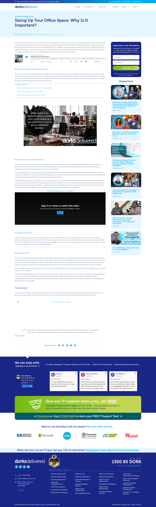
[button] (15, 0)
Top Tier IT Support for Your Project (60, 191)
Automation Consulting (59, 490)
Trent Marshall (120, 374)
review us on (26, 386)
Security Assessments (58, 479)
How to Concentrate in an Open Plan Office (30, 91)
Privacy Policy (126, 504)
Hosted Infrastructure (58, 477)
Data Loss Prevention (106, 474)
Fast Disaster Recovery (83, 493)
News (124, 7)
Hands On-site (80, 474)
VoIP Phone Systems (58, 487)
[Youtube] (28, 466)
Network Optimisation (82, 477)
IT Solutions (88, 7)
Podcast (115, 7)
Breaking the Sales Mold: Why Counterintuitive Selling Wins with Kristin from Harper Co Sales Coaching (125, 105)
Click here (43, 416)
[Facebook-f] (16, 466)
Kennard (58, 374)
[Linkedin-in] (24, 466)
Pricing (77, 7)
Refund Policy (116, 504)
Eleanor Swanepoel (92, 374)
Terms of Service (136, 504)
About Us (102, 7)
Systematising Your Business (91, 364)
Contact (23, 330)
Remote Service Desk (58, 474)
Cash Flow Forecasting (66, 364)
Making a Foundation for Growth (120, 364)
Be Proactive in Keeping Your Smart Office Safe (31, 95)
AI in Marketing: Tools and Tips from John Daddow (126, 249)
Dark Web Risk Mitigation (107, 484)
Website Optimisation (106, 477)
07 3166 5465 (67, 416)
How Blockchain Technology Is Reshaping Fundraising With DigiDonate (126, 192)
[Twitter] (20, 466)
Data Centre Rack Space (59, 492)
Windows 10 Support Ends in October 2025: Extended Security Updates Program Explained (124, 162)
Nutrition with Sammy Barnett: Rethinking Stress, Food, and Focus (126, 134)
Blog (20, 34)
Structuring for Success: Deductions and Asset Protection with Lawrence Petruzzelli (123, 220)
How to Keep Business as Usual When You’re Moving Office (34, 88)
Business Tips (27, 34)
